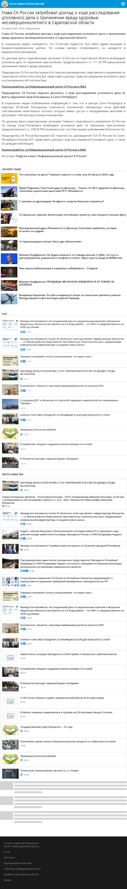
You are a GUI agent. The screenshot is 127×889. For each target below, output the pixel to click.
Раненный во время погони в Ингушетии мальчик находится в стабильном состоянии (68, 741)
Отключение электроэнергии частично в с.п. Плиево (49, 770)
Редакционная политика (18, 863)
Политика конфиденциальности (22, 868)
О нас (7, 851)
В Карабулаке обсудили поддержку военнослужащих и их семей (56, 444)
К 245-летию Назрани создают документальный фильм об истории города (62, 698)
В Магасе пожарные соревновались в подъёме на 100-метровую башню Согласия (66, 712)
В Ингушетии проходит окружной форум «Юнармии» (49, 458)
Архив (7, 880)
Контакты (9, 857)
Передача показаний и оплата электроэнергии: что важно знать (56, 356)
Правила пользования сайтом (21, 874)
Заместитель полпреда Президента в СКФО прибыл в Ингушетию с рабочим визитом (68, 654)
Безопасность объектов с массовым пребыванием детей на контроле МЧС (62, 385)
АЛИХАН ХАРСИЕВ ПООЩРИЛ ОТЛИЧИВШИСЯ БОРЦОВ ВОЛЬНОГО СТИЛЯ (65, 415)
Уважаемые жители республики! (38, 429)
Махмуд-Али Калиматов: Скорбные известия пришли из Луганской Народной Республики (70, 545)
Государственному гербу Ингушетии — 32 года (46, 727)
